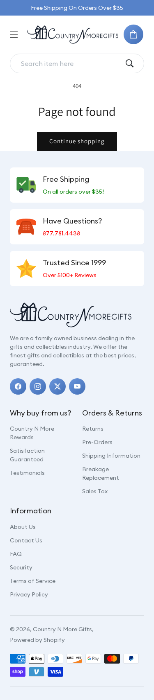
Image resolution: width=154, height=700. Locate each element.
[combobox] (70, 63)
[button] (14, 34)
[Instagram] (38, 386)
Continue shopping (77, 141)
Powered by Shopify (37, 640)
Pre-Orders (97, 442)
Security (21, 567)
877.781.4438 (61, 233)
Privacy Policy (29, 594)
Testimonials (27, 472)
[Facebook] (18, 386)
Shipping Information (111, 455)
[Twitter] (57, 386)
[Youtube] (77, 386)
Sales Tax (95, 491)
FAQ (16, 554)
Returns (92, 428)
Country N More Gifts (62, 629)
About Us (23, 527)
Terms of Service (32, 581)
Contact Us (26, 540)
